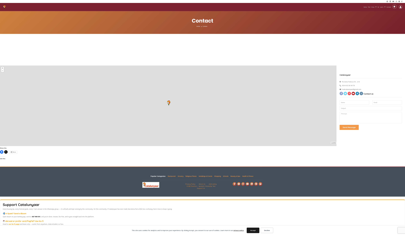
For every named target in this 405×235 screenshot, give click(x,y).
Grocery (180, 176)
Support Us (201, 188)
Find (369, 7)
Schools (225, 176)
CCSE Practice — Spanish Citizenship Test (201, 186)
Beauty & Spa (235, 176)
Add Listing (394, 6)
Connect (389, 7)
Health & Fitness (247, 176)
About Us (202, 184)
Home (365, 7)
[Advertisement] (202, 49)
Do (378, 7)
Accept (253, 230)
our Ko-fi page (14, 224)
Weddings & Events (205, 176)
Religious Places (191, 176)
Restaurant (172, 176)
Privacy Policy (190, 184)
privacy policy (239, 230)
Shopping (217, 176)
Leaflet (333, 143)
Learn (381, 7)
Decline (267, 230)
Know (372, 7)
